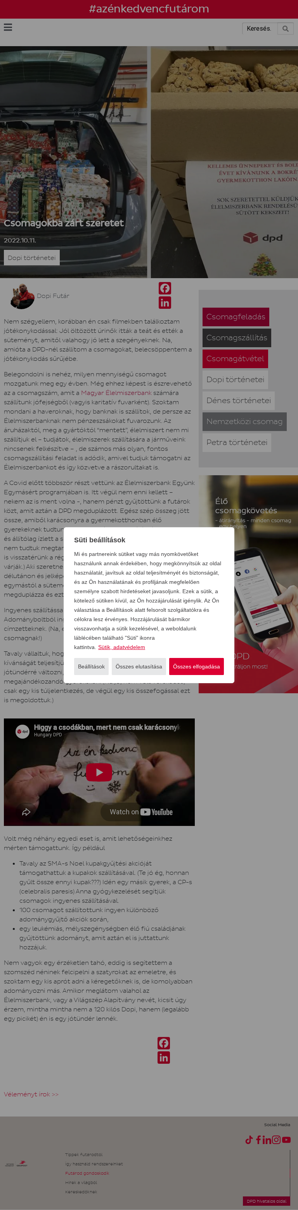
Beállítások (91, 666)
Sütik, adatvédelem (121, 647)
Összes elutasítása (139, 666)
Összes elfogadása (196, 666)
